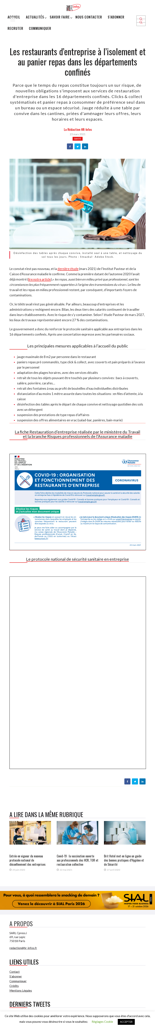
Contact (14, 971)
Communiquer (40, 28)
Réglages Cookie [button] (102, 1021)
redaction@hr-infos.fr (23, 948)
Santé (77, 138)
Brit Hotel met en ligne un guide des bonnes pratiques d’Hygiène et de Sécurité (124, 860)
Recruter (15, 28)
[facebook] (70, 147)
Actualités (35, 17)
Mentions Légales (20, 990)
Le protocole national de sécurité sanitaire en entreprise (77, 559)
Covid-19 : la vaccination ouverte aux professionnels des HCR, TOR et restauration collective (77, 860)
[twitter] (78, 147)
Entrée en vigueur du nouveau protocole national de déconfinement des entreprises (27, 860)
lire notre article (39, 279)
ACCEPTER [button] (126, 1021)
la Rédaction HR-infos (78, 129)
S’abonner (116, 17)
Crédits (14, 985)
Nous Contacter (88, 17)
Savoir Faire (60, 17)
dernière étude (67, 269)
